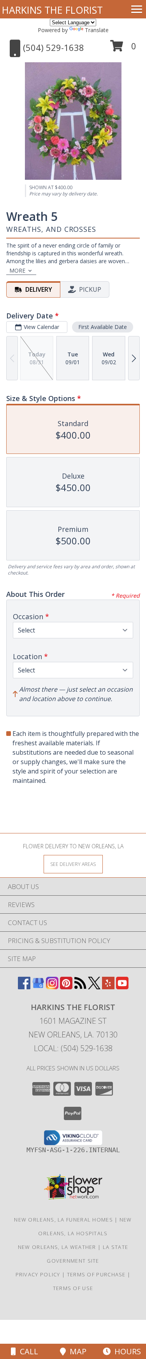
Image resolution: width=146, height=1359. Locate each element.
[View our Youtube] (122, 986)
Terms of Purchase (96, 1274)
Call (27, 1351)
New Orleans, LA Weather (57, 1247)
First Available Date (102, 327)
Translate (97, 30)
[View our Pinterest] (66, 986)
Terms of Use (73, 1288)
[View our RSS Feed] (80, 986)
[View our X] (94, 986)
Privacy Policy (38, 1274)
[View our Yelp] (108, 986)
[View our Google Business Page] (38, 986)
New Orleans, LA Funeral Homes (63, 1219)
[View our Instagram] (52, 986)
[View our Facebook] (24, 986)
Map (76, 1351)
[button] (123, 49)
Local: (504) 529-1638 (73, 1048)
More (17, 270)
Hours (126, 1351)
